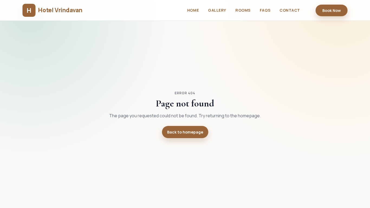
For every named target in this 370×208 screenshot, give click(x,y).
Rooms (243, 10)
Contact (290, 10)
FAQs (265, 10)
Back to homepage (185, 132)
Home (193, 10)
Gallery (217, 10)
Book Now (331, 10)
